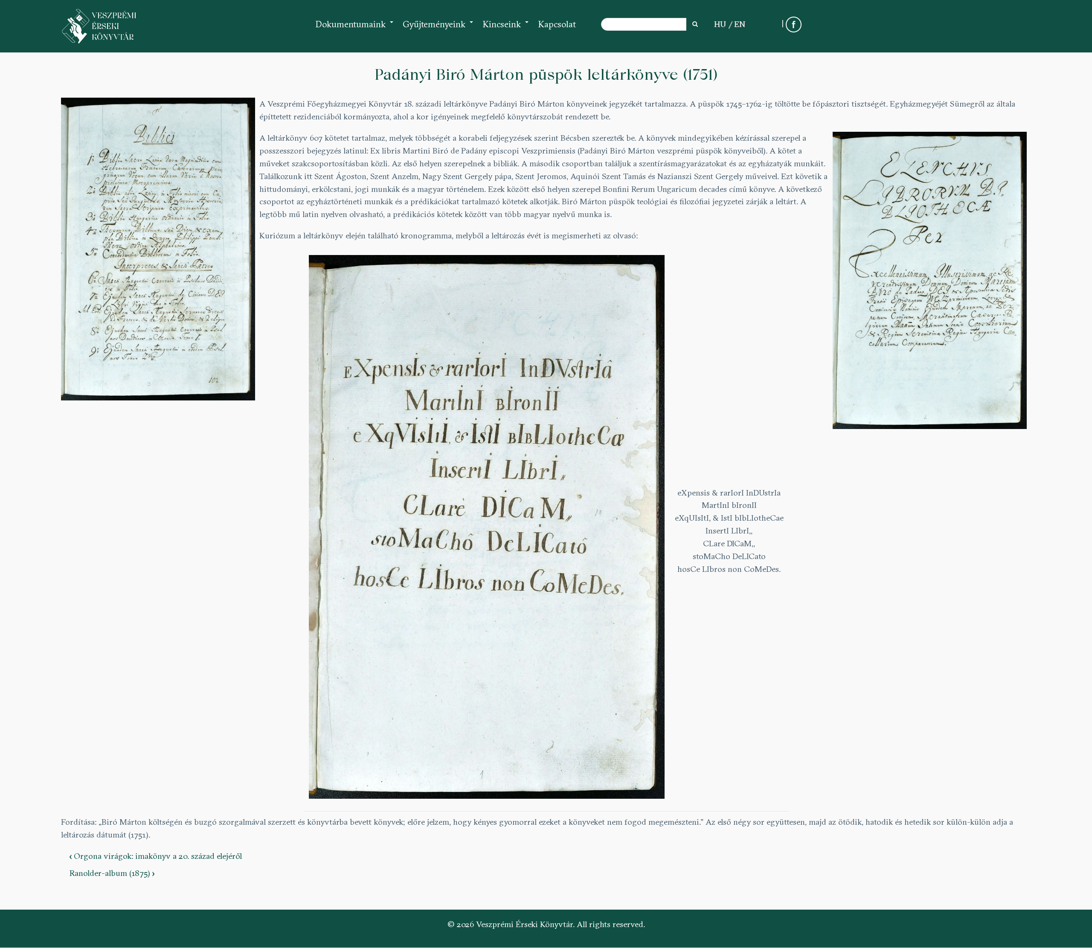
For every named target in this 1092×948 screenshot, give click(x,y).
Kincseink (505, 28)
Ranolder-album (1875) (112, 873)
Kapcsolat (557, 24)
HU (720, 24)
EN (739, 24)
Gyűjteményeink (438, 28)
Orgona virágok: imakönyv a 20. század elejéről (156, 856)
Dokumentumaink (354, 28)
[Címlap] (99, 26)
